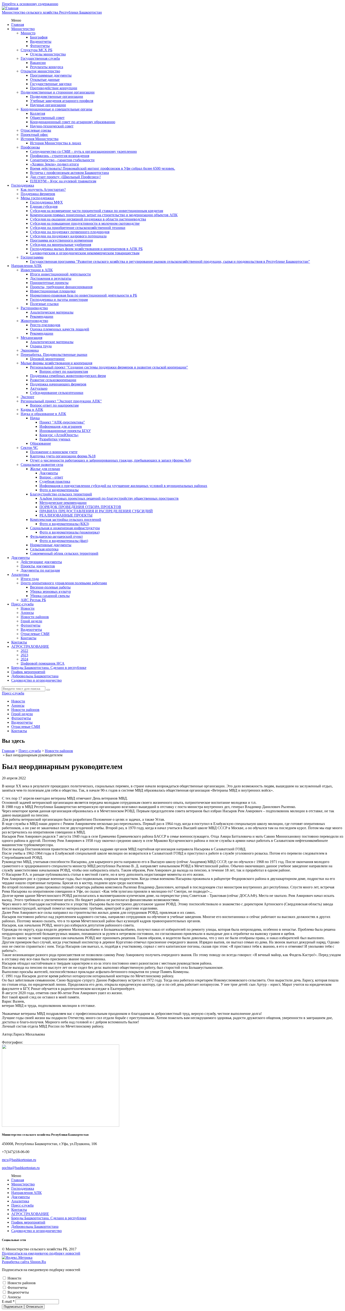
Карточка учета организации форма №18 (63, 456)
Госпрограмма (32, 257)
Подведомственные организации (56, 96)
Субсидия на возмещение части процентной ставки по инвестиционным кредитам (96, 211)
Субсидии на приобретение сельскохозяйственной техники (77, 228)
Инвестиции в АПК (37, 270)
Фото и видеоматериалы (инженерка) (69, 532)
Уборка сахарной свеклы (50, 596)
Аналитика (20, 575)
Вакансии (38, 63)
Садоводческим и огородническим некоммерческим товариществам (84, 253)
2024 (24, 659)
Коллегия (37, 113)
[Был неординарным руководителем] (60, 1125)
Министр (28, 33)
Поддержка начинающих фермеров (58, 384)
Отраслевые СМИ (35, 634)
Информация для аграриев (60, 426)
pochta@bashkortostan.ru (21, 1168)
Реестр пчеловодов (45, 325)
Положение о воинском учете (53, 452)
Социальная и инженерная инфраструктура (65, 528)
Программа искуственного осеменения (61, 240)
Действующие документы (41, 562)
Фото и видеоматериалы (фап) (63, 541)
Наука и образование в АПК (43, 414)
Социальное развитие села (42, 465)
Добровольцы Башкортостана (34, 676)
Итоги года (30, 579)
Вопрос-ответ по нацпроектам (63, 371)
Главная (17, 25)
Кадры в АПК (32, 410)
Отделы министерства (48, 54)
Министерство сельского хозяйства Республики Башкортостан (52, 12)
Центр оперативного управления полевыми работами (64, 583)
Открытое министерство (40, 71)
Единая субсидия (44, 206)
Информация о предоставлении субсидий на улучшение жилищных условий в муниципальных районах (123, 486)
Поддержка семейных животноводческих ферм (68, 376)
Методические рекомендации (63, 503)
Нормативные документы (50, 545)
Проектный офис (34, 135)
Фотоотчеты (40, 46)
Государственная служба (40, 58)
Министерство (23, 29)
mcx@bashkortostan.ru (19, 1160)
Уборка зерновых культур (50, 591)
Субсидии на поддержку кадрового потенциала (68, 236)
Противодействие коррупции (53, 88)
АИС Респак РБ (33, 600)
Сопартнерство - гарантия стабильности (62, 160)
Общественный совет (47, 118)
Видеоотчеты (40, 41)
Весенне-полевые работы (50, 587)
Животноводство (34, 321)
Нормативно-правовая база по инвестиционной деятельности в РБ (83, 295)
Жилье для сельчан (45, 469)
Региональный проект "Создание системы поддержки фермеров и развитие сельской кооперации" (109, 367)
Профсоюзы (30, 147)
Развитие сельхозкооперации (53, 380)
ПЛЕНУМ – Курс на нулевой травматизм (63, 181)
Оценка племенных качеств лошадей (59, 329)
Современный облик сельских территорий (64, 553)
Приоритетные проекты (49, 283)
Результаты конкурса (46, 67)
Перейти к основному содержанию (30, 4)
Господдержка (22, 185)
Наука (35, 418)
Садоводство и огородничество (36, 680)
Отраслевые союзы (36, 130)
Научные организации (48, 105)
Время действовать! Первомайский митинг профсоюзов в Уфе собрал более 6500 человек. (102, 168)
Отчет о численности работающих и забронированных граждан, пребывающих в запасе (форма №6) (110, 460)
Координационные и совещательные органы (56, 109)
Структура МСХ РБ (36, 50)
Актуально (38, 388)
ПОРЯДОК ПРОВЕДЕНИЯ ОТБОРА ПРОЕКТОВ (80, 507)
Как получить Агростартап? (43, 190)
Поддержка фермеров (38, 194)
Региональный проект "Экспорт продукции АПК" (61, 401)
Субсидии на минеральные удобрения (60, 245)
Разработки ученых (54, 439)
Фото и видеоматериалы (59, 490)
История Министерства (39, 139)
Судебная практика (54, 481)
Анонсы (27, 613)
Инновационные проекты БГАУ (65, 431)
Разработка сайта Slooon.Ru (24, 1262)
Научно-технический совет (51, 126)
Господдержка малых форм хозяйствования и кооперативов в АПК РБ (86, 249)
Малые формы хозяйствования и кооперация (56, 363)
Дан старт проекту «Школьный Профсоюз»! (65, 177)
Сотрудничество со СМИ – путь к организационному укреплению (83, 151)
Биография (38, 37)
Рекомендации (41, 316)
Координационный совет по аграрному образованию (72, 122)
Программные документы (51, 75)
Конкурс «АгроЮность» (59, 435)
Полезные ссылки (44, 304)
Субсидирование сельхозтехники (56, 393)
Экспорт (27, 397)
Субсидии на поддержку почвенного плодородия (69, 232)
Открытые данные (45, 80)
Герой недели (31, 621)
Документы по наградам (40, 570)
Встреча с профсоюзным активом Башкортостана (69, 173)
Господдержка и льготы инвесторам (59, 300)
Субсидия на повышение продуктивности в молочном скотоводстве (85, 223)
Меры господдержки (37, 198)
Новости (27, 608)
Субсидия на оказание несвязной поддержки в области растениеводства (88, 219)
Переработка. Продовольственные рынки (54, 355)
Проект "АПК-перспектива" (62, 422)
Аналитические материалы (51, 312)
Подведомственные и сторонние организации (58, 92)
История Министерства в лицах (55, 143)
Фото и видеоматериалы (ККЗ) (64, 524)
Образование (40, 443)
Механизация (31, 338)
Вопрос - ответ (51, 477)
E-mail (8, 1301)
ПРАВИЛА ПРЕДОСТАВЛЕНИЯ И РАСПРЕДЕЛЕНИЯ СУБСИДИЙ (96, 511)
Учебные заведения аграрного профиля (61, 101)
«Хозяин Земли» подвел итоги (54, 164)
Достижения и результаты (50, 278)
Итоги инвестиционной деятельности (60, 274)
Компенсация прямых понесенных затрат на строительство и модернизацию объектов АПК (104, 215)
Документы (48, 473)
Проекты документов (38, 566)
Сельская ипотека (44, 549)
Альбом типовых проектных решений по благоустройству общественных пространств (109, 498)
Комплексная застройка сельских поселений (65, 520)
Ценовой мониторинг (47, 359)
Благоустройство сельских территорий (61, 494)
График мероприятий (28, 672)
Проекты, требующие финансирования (61, 287)
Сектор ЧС (29, 448)
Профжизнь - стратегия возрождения (59, 156)
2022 (24, 651)
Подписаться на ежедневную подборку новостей (41, 1253)
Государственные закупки (51, 84)
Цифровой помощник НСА (43, 663)
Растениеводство (34, 308)
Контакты (28, 638)
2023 (24, 655)
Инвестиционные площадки (53, 291)
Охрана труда (41, 346)
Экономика (30, 350)
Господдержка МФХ (46, 202)
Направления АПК (26, 266)
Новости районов (35, 617)
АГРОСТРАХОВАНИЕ (30, 646)
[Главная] (10, 8)
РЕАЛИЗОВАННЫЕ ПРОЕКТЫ (65, 515)
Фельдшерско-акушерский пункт (56, 536)
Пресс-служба (22, 604)
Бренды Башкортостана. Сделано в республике (48, 668)
